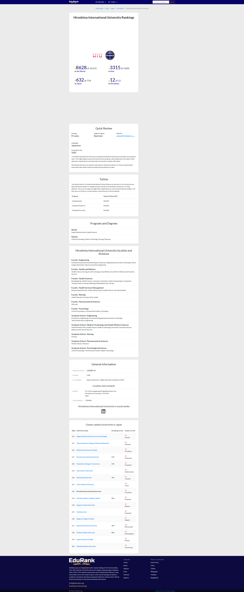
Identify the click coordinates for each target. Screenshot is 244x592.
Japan (113, 8)
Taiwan (153, 568)
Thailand (153, 574)
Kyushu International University (88, 457)
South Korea (155, 562)
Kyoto (125, 565)
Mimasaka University (84, 477)
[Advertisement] (85, 35)
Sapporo (126, 578)
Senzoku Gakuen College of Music (88, 498)
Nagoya (126, 568)
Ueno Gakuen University (85, 484)
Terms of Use (159, 591)
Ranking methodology (78, 586)
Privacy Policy (170, 591)
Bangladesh (154, 578)
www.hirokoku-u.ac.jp (127, 135)
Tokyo (125, 562)
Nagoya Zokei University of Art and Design (92, 436)
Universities (99, 8)
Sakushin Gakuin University (86, 546)
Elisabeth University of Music (87, 450)
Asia (107, 8)
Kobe (125, 571)
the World (81, 71)
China (152, 565)
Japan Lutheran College (85, 539)
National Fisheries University (87, 526)
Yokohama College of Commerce (88, 464)
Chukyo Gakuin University (86, 532)
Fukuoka (126, 574)
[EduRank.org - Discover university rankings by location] (74, 2)
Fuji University (82, 512)
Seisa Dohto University (85, 471)
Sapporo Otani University (86, 505)
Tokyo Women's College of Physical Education (93, 443)
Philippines (154, 571)
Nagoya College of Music (85, 519)
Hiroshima (120, 8)
